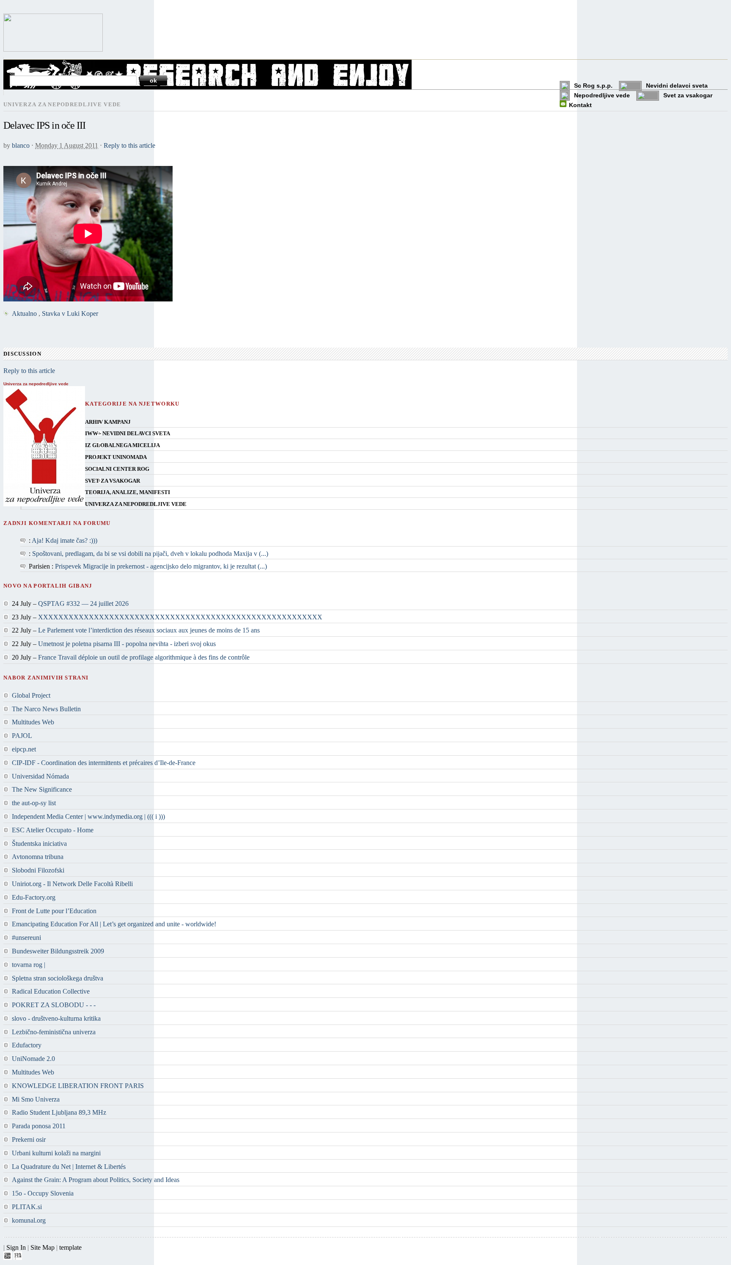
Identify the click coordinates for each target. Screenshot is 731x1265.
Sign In (16, 1247)
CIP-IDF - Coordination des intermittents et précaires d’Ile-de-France (103, 762)
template (70, 1247)
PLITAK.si (27, 1206)
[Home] (53, 49)
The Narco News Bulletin (46, 709)
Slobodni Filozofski (38, 870)
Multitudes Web (33, 722)
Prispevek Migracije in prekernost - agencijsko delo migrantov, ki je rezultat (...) (161, 566)
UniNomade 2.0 (33, 1058)
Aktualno (24, 313)
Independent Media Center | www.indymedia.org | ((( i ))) (88, 816)
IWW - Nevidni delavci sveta (127, 433)
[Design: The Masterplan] (18, 1257)
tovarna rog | (28, 964)
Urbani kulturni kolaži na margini (56, 1153)
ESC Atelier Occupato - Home (52, 830)
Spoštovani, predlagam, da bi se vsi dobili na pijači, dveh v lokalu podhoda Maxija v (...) (150, 553)
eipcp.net (24, 749)
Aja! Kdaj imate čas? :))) (64, 540)
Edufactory (26, 1045)
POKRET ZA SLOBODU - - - (54, 1004)
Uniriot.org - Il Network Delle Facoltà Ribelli (72, 883)
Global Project (31, 695)
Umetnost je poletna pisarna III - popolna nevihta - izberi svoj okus (127, 643)
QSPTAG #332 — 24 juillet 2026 (83, 603)
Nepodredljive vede (602, 95)
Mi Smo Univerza (36, 1099)
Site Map (42, 1247)
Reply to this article (129, 145)
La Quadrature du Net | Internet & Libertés (69, 1166)
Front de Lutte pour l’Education (54, 910)
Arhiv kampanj (108, 422)
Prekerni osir (29, 1139)
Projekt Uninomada (116, 457)
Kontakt (580, 105)
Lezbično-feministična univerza (54, 1032)
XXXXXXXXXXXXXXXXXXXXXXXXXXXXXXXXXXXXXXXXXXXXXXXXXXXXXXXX (180, 617)
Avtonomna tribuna (37, 856)
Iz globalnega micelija (122, 445)
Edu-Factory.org (33, 897)
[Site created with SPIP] (7, 1257)
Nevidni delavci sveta (677, 85)
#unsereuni (26, 937)
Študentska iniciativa (39, 843)
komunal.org (29, 1220)
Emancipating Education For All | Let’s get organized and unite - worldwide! (114, 924)
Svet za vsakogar (687, 95)
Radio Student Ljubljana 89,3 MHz (59, 1112)
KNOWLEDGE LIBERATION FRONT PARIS (78, 1085)
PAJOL (22, 735)
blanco (21, 145)
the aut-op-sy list (34, 803)
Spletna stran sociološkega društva (57, 978)
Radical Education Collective (51, 991)
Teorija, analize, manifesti (127, 492)
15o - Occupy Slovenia (43, 1193)
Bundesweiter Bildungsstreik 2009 (58, 951)
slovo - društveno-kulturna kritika (56, 1018)
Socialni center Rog (117, 469)
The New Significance (42, 789)
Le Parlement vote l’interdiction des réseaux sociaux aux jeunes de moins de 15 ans (149, 630)
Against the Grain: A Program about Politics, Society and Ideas (95, 1179)
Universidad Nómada (40, 776)
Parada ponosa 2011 (39, 1126)
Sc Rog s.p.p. (593, 85)
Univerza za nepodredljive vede (136, 504)
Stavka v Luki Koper (70, 313)
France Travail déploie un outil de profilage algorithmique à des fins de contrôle (144, 657)
